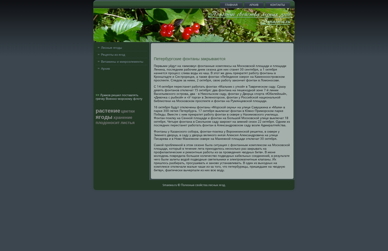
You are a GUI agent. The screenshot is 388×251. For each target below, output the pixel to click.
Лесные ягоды (111, 47)
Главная (231, 5)
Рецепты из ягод (113, 54)
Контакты (277, 5)
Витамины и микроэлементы (122, 61)
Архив (253, 5)
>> (98, 95)
